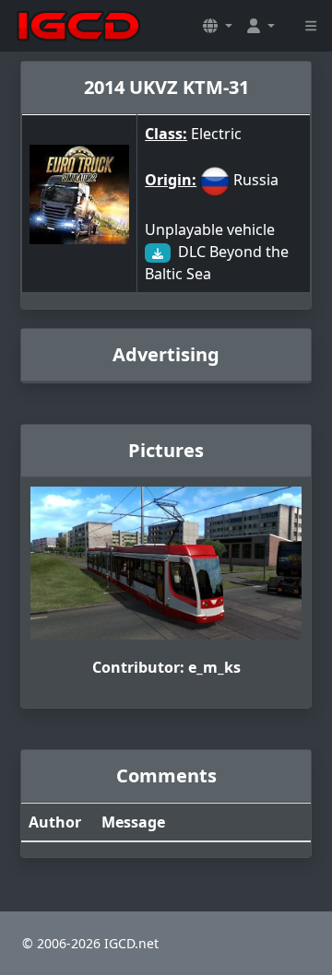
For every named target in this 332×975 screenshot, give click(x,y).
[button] (218, 25)
